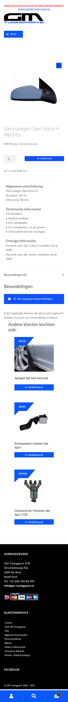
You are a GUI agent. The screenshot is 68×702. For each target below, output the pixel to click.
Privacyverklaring (13, 639)
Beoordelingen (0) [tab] (15, 275)
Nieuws (8, 643)
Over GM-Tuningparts (15, 627)
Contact (8, 623)
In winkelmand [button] (34, 455)
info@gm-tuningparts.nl (19, 586)
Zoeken (34, 696)
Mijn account (11, 696)
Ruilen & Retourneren (15, 647)
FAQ (7, 631)
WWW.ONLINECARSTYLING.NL (34, 10)
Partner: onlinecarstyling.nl (17, 655)
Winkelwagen (52, 693)
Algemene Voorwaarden (16, 635)
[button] (59, 65)
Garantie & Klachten (14, 651)
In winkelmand (44, 158)
